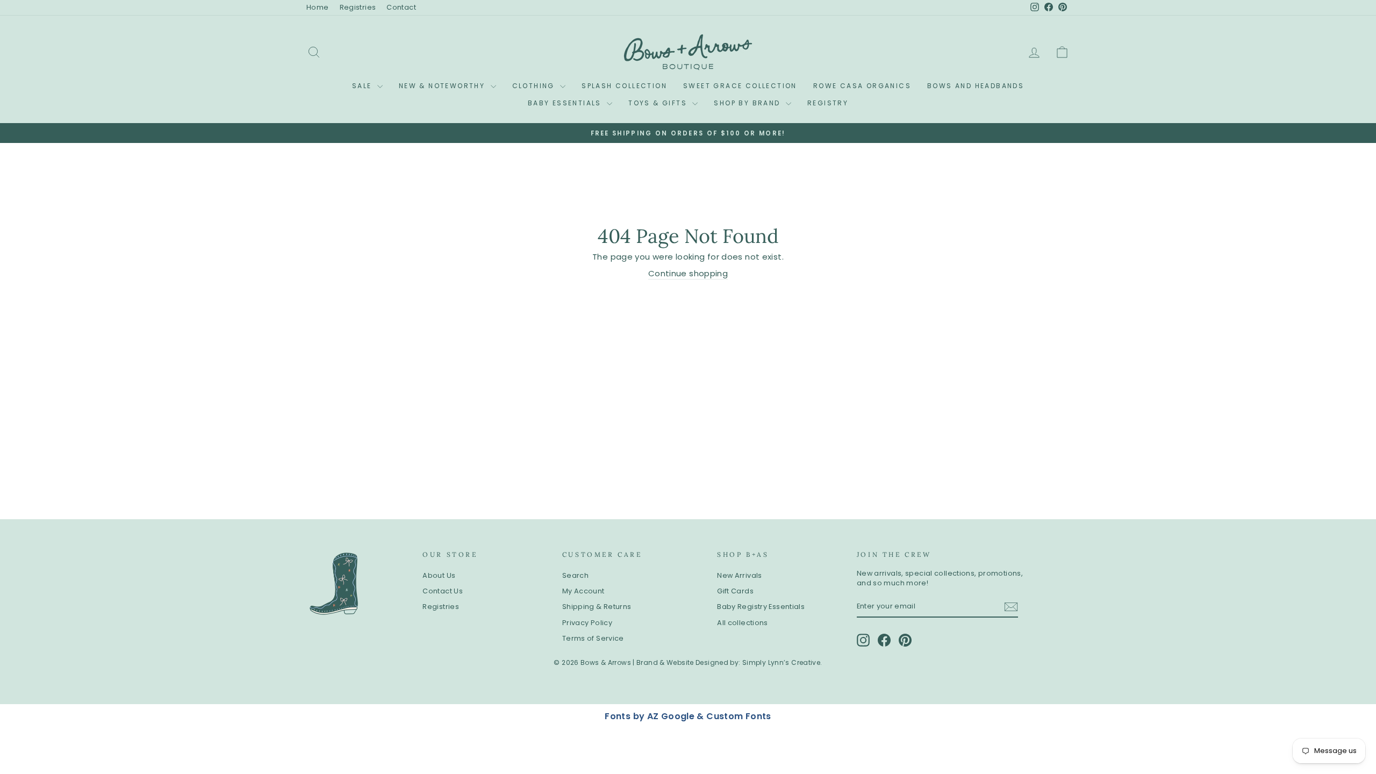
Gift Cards (735, 591)
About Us (438, 575)
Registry (827, 103)
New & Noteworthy (443, 85)
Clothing (535, 85)
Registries (358, 7)
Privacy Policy (587, 622)
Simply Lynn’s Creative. (782, 662)
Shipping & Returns (597, 606)
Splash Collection (624, 85)
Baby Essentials (566, 103)
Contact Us (442, 591)
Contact (401, 7)
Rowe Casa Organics (862, 85)
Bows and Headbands (975, 85)
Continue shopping (688, 273)
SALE (363, 85)
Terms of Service (593, 638)
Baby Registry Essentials (761, 606)
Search (575, 575)
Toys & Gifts (659, 103)
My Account (583, 591)
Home (317, 7)
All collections (742, 622)
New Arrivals (739, 575)
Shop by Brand (748, 103)
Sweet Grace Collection (740, 85)
